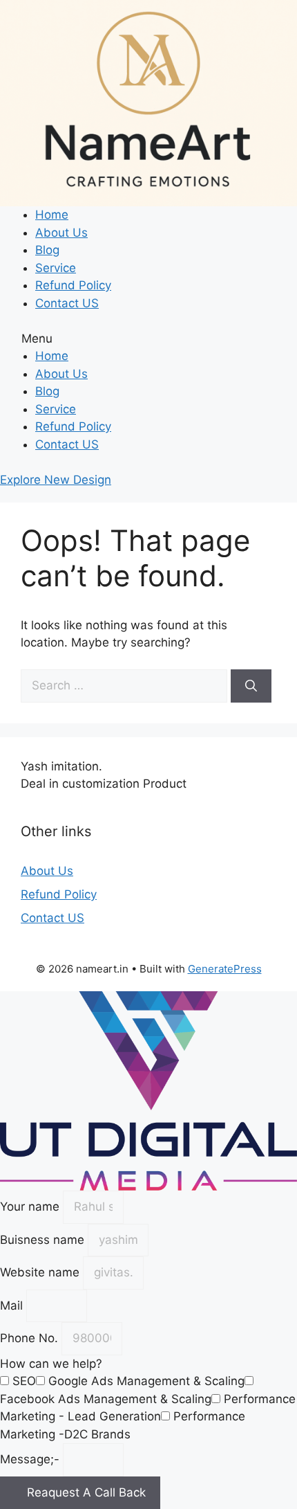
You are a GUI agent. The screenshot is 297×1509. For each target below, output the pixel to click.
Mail (13, 1305)
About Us (61, 233)
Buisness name (44, 1240)
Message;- (31, 1459)
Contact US (67, 303)
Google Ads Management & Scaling (146, 1381)
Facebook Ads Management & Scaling (105, 1399)
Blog (47, 250)
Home (51, 215)
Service (55, 268)
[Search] (251, 686)
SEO (24, 1381)
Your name (31, 1206)
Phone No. (30, 1338)
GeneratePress (225, 968)
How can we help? (51, 1364)
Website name (41, 1272)
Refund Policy (73, 285)
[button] (148, 339)
